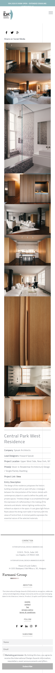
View (18, 476)
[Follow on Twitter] (22, 626)
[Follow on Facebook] (18, 626)
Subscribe (27, 666)
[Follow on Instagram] (32, 626)
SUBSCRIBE (28, 634)
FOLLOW (27, 619)
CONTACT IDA (27, 540)
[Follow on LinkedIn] (27, 626)
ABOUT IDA (27, 585)
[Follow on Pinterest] (37, 626)
